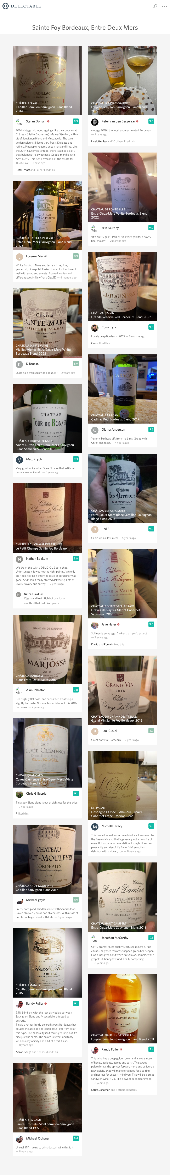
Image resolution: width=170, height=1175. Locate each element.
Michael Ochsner (38, 1138)
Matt (27, 169)
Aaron (19, 1052)
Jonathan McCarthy (115, 938)
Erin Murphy (110, 228)
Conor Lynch (110, 327)
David (94, 644)
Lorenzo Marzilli (37, 256)
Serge (27, 1052)
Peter (19, 169)
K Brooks (32, 364)
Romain (108, 644)
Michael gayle (35, 900)
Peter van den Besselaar (118, 121)
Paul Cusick (110, 731)
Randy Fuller (35, 1003)
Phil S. (106, 529)
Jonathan (104, 1089)
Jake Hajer (109, 624)
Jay (105, 141)
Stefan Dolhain (36, 121)
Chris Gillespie (36, 793)
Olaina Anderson (113, 429)
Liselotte (96, 141)
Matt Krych (34, 459)
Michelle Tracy (112, 826)
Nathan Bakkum (37, 559)
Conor (94, 343)
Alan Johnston (35, 690)
